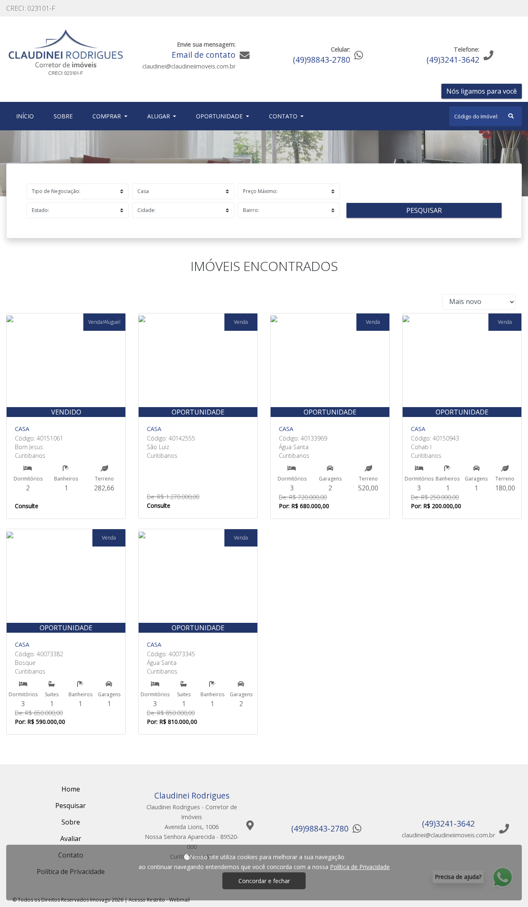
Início (26, 116)
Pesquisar (424, 210)
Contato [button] (284, 116)
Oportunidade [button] (220, 116)
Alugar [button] (159, 116)
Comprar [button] (107, 116)
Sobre (65, 116)
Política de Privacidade (360, 867)
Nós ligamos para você (481, 91)
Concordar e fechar (264, 881)
